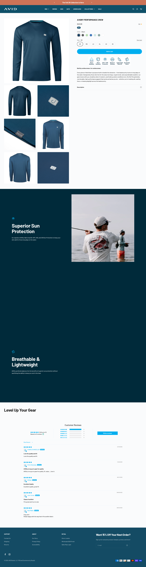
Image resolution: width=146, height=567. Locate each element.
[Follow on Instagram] (9, 554)
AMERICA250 (77, 9)
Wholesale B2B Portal (68, 541)
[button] (63, 429)
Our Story (35, 538)
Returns (6, 544)
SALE (99, 9)
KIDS (61, 9)
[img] (28, 447)
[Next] (91, 2)
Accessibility (36, 544)
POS (19, 560)
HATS (68, 9)
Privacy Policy (36, 541)
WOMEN (54, 9)
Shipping (6, 541)
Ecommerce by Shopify (29, 560)
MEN (46, 9)
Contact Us (7, 538)
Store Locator (66, 538)
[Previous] (54, 2)
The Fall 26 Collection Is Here (73, 3)
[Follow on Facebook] (5, 554)
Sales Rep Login (66, 544)
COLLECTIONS (88, 9)
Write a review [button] (107, 433)
